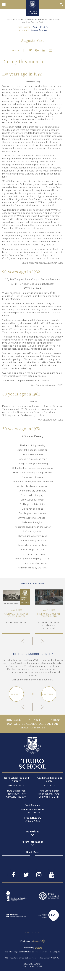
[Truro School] (32, 4)
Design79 (37, 941)
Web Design (25, 941)
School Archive (39, 30)
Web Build (27, 948)
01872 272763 (49, 785)
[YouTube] (52, 875)
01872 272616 (16, 785)
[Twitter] (26, 875)
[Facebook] (13, 875)
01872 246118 (32, 812)
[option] (16, 611)
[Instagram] (39, 875)
